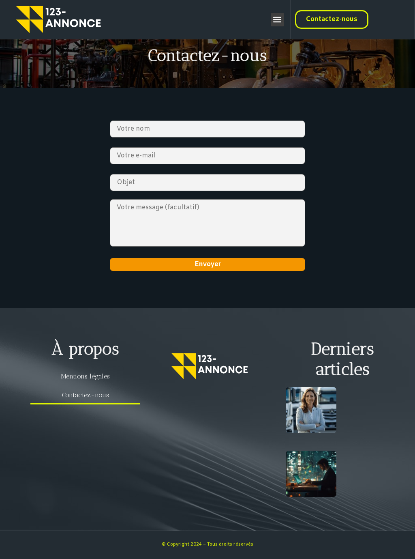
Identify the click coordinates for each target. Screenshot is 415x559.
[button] (277, 19)
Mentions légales (85, 376)
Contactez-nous (85, 395)
